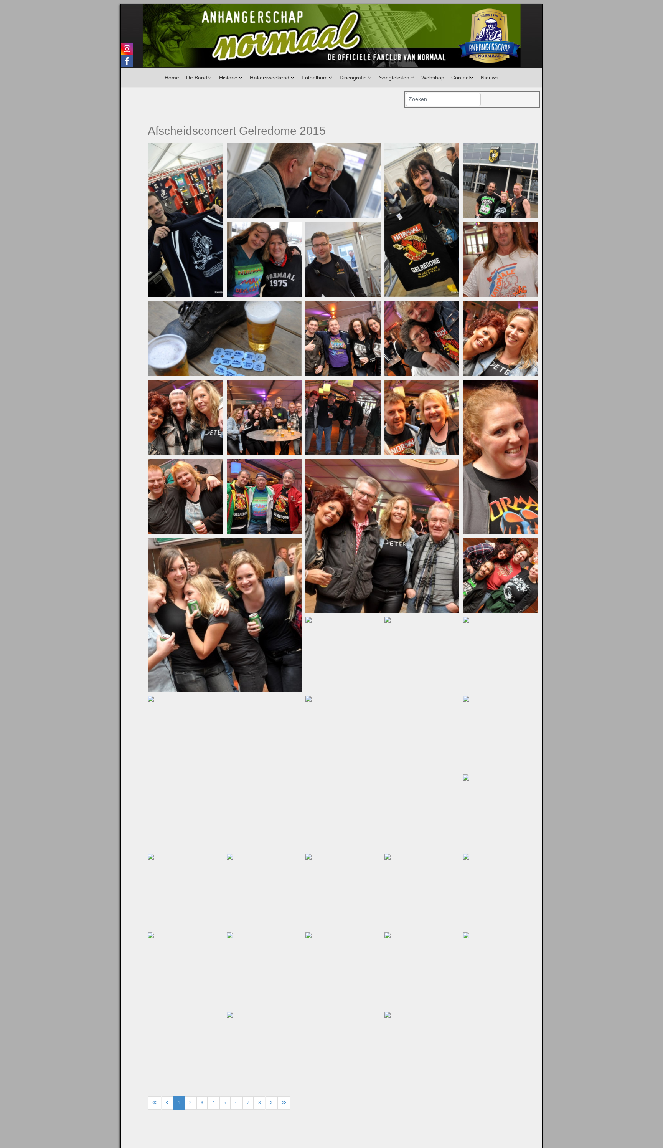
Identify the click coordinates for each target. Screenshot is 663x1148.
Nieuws (489, 77)
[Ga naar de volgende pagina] (271, 1103)
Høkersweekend (269, 77)
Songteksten (394, 77)
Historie (228, 77)
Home (172, 77)
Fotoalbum (315, 77)
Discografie (353, 77)
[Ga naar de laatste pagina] (283, 1103)
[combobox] (443, 99)
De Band (196, 77)
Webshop (432, 77)
